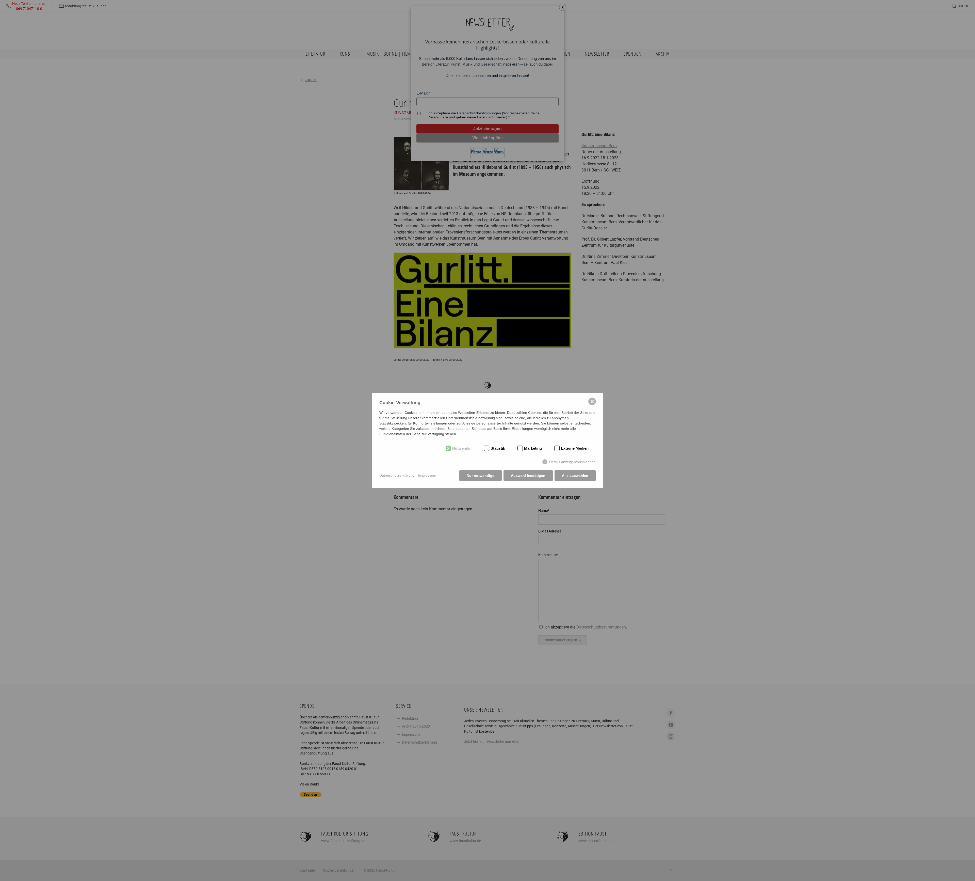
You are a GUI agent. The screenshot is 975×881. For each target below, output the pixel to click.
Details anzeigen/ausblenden (572, 462)
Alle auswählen (575, 476)
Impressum (427, 475)
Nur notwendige (480, 476)
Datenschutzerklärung (397, 475)
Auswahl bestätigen (528, 476)
